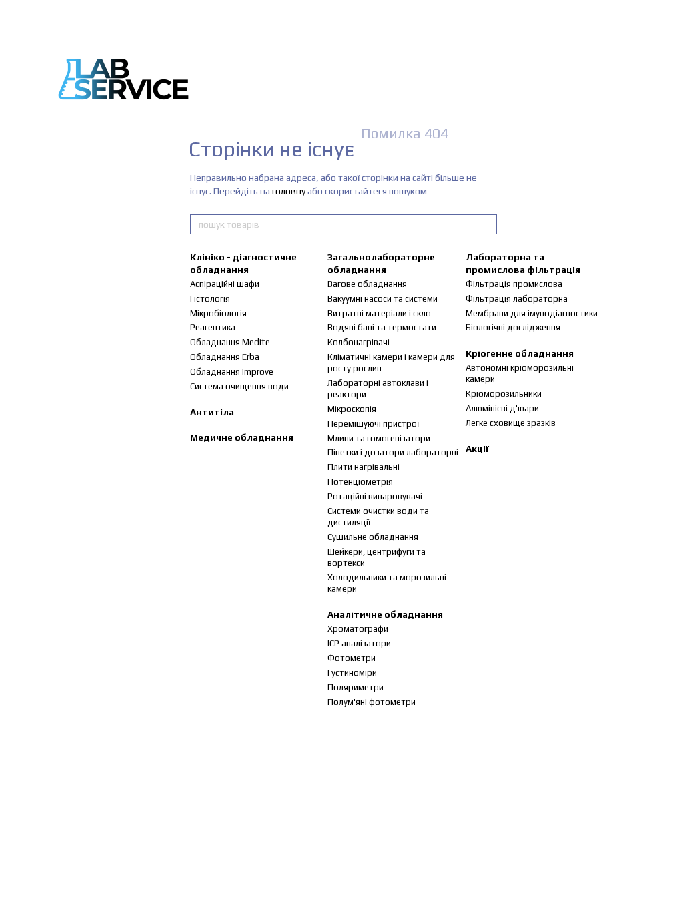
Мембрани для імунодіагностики (532, 313)
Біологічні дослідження (513, 327)
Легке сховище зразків (511, 423)
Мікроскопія (351, 409)
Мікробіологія (218, 313)
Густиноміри (352, 673)
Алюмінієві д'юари (502, 408)
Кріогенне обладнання (520, 353)
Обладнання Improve (231, 372)
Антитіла (212, 412)
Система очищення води (239, 386)
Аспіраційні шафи (224, 284)
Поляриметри (355, 687)
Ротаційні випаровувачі (374, 496)
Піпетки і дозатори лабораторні (392, 452)
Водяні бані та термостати (381, 327)
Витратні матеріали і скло (379, 313)
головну (288, 191)
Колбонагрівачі (358, 342)
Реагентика (212, 327)
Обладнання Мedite (230, 342)
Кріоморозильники (504, 394)
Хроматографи (357, 629)
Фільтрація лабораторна (517, 299)
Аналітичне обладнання (385, 614)
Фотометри (351, 658)
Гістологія (210, 299)
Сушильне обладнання (372, 537)
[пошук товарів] (486, 224)
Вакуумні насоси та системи (382, 299)
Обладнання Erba (224, 357)
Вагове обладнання (367, 284)
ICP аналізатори (359, 643)
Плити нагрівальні (363, 467)
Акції (477, 448)
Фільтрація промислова (514, 284)
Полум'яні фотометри (371, 702)
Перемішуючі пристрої (373, 424)
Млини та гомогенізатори (378, 438)
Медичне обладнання (241, 437)
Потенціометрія (360, 482)
